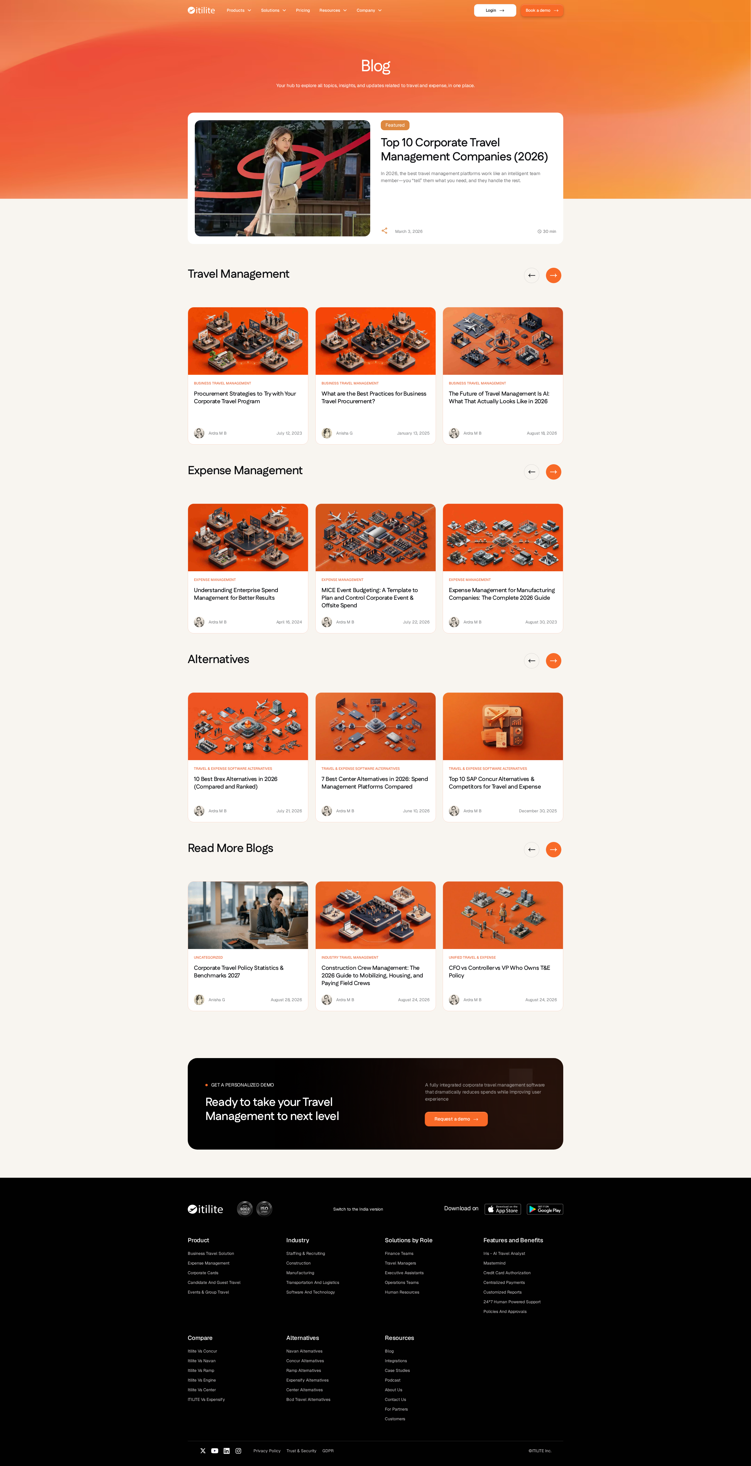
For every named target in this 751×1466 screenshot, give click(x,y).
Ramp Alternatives (303, 1370)
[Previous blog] (531, 275)
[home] (201, 10)
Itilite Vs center (202, 1389)
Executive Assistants (404, 1272)
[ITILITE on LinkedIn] (226, 1450)
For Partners (396, 1409)
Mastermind (494, 1263)
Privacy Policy (267, 1450)
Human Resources (402, 1292)
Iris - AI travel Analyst (504, 1253)
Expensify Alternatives (307, 1380)
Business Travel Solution (211, 1253)
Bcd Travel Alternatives (308, 1399)
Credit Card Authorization (507, 1272)
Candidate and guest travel (214, 1282)
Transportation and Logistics (312, 1282)
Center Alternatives (304, 1389)
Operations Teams (402, 1282)
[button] (239, 10)
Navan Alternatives (304, 1351)
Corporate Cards (203, 1272)
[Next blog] (553, 275)
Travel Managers (400, 1263)
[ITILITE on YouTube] (214, 1450)
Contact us (395, 1399)
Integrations (396, 1360)
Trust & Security (302, 1450)
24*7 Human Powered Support (512, 1301)
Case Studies (397, 1370)
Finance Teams (399, 1253)
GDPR (328, 1450)
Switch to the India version (358, 1209)
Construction (298, 1263)
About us (393, 1389)
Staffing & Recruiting (305, 1253)
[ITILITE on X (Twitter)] (203, 1450)
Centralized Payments (504, 1282)
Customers (395, 1418)
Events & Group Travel (208, 1292)
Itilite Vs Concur (202, 1351)
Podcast (392, 1380)
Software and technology (310, 1292)
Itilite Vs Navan (202, 1360)
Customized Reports (502, 1292)
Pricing (303, 10)
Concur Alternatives (305, 1360)
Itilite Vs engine (202, 1380)
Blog (389, 1351)
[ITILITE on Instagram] (238, 1450)
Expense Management (208, 1263)
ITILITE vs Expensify (206, 1399)
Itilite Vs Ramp (201, 1370)
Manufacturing (300, 1272)
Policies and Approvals (505, 1311)
